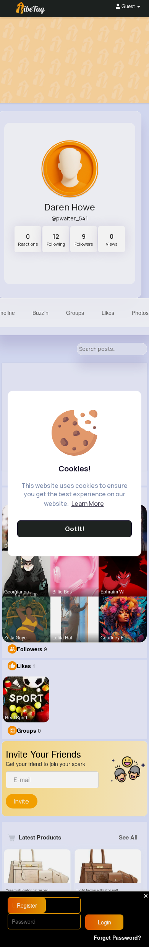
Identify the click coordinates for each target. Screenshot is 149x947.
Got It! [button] (74, 529)
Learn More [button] (87, 503)
